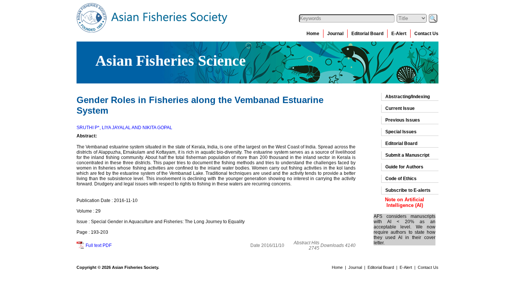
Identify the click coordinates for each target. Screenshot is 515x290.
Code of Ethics (401, 178)
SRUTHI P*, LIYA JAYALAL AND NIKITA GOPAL (124, 127)
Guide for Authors (404, 167)
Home (313, 33)
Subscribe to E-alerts (408, 190)
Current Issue (400, 108)
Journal (335, 33)
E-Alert (398, 33)
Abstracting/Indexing (407, 96)
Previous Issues (402, 120)
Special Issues (401, 131)
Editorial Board (367, 33)
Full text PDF (99, 245)
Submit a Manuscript (407, 155)
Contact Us (426, 33)
